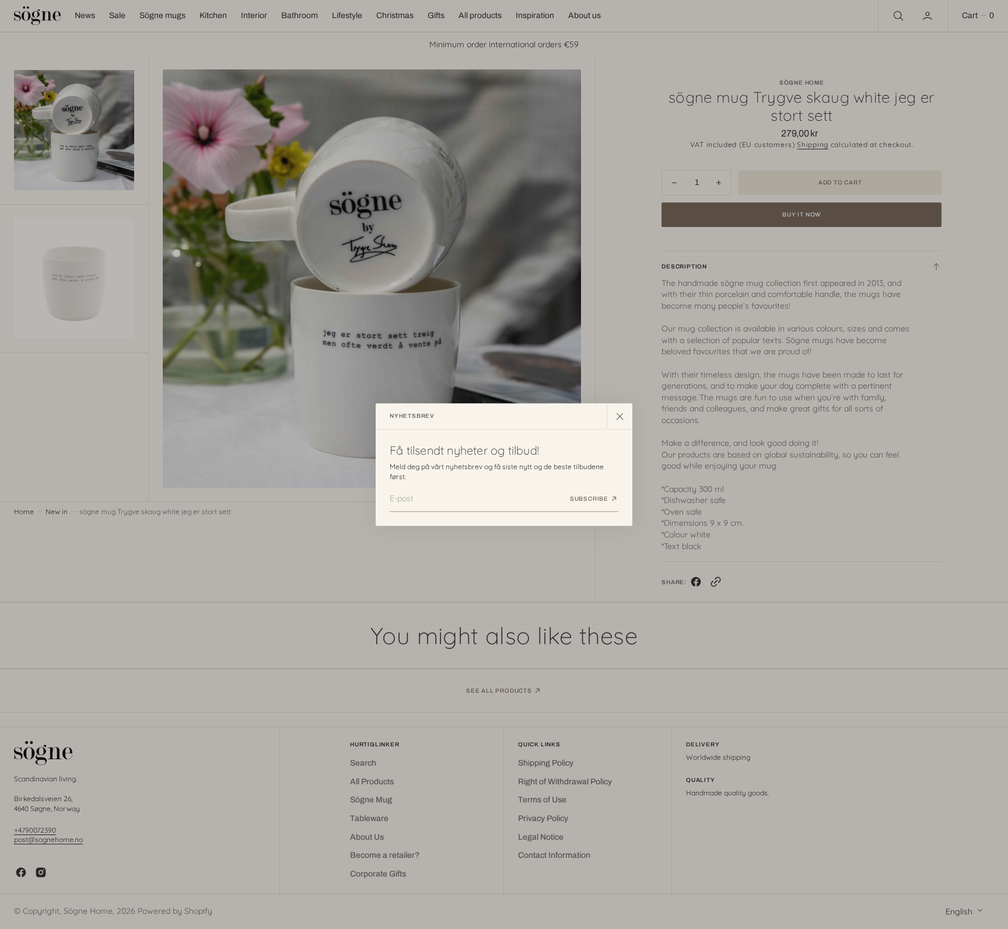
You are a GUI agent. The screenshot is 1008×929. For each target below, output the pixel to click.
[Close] (619, 416)
